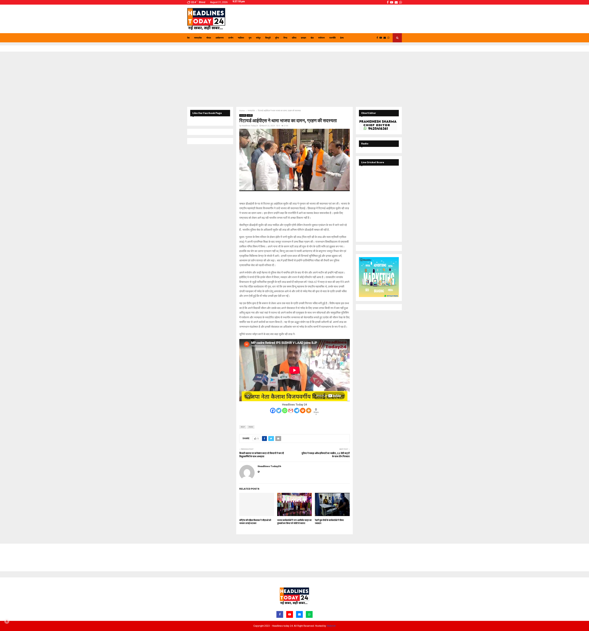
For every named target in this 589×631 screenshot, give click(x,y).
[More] (308, 410)
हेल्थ (342, 38)
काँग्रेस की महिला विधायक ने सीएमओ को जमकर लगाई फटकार (255, 522)
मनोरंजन (321, 38)
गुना (250, 38)
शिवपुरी (268, 38)
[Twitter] (278, 410)
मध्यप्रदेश (198, 38)
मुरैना (277, 38)
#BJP (243, 427)
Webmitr (331, 625)
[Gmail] (290, 410)
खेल (312, 38)
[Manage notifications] (6, 621)
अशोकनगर (220, 38)
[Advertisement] (294, 79)
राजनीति (332, 38)
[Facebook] (378, 38)
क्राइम (303, 38)
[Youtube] (381, 38)
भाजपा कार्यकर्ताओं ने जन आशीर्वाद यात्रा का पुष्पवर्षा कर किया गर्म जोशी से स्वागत (294, 522)
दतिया (294, 38)
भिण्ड (285, 38)
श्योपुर (258, 38)
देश (188, 38)
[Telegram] (296, 410)
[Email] (385, 38)
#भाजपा (251, 427)
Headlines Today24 (250, 126)
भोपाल (208, 38)
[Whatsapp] (389, 38)
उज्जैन (230, 38)
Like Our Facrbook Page (207, 113)
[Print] (302, 410)
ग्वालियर (241, 38)
